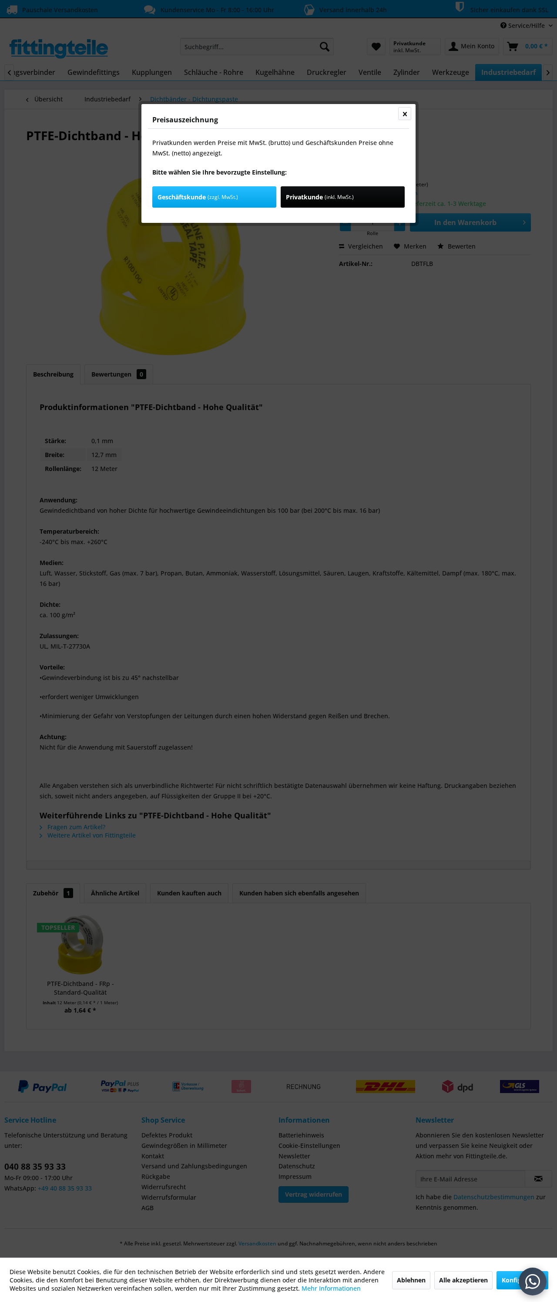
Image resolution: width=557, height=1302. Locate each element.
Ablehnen (411, 1280)
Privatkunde (320, 197)
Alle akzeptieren (463, 1280)
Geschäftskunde (198, 197)
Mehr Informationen (331, 1288)
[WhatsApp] (533, 1281)
